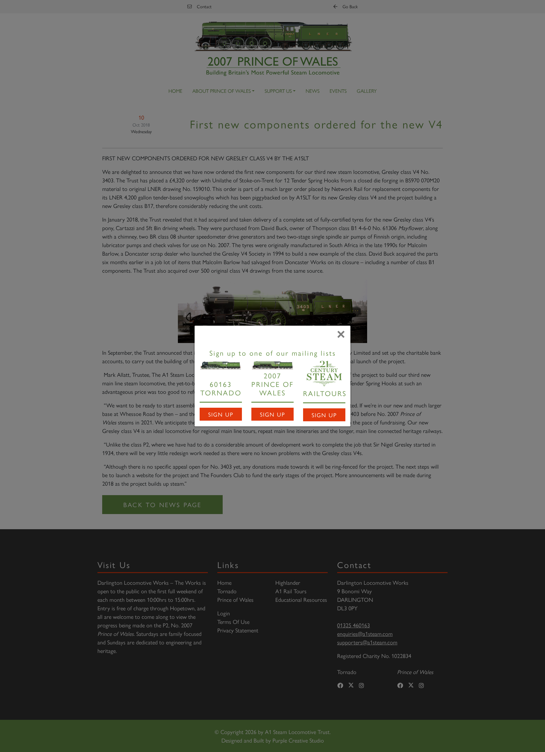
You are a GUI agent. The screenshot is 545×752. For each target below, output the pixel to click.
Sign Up (220, 414)
